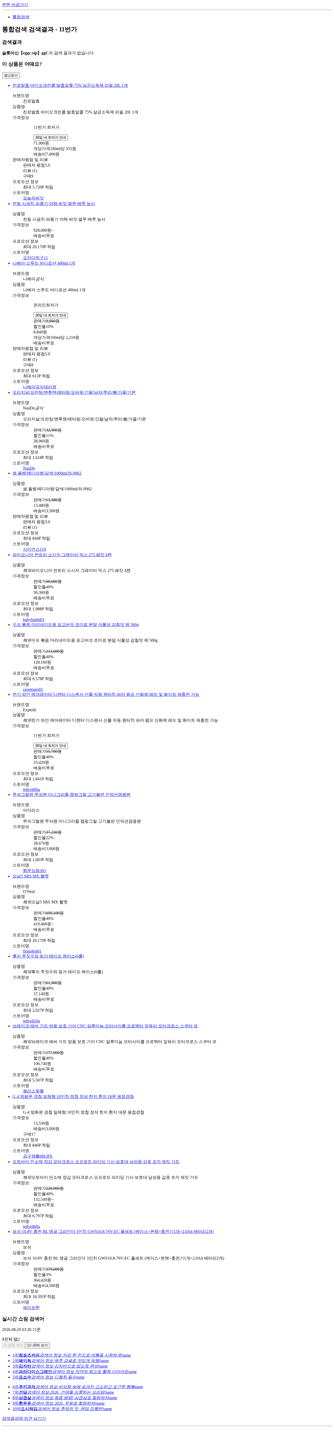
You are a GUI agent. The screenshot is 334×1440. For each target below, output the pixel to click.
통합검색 (21, 17)
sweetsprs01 (33, 689)
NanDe (29, 468)
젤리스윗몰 (33, 1091)
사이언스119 (34, 549)
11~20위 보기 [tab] (37, 1345)
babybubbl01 (34, 619)
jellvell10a (31, 1021)
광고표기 (11, 75)
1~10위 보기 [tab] (13, 1345)
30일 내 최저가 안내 (50, 137)
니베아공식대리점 (39, 387)
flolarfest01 (32, 951)
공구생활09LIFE (38, 1156)
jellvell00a (31, 1226)
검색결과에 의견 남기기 (24, 1418)
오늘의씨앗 (33, 198)
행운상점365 (34, 870)
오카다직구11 (35, 257)
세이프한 (31, 1307)
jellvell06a (31, 789)
